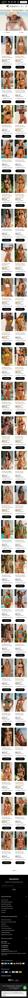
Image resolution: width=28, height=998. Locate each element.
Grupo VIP (3, 910)
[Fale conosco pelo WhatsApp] (25, 988)
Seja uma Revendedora (6, 906)
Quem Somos (4, 900)
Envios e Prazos (5, 926)
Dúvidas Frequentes (6, 904)
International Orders (6, 919)
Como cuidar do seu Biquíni (7, 930)
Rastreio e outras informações (8, 922)
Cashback (3, 924)
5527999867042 (14, 942)
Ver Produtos (23, 2)
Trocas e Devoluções (6, 928)
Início (11, 19)
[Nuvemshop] (14, 989)
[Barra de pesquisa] (18, 6)
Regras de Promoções (6, 934)
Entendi (4, 995)
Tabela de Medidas (5, 932)
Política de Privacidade (6, 902)
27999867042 (4, 947)
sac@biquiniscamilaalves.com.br (9, 951)
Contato (3, 912)
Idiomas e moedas (6, 975)
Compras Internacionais (7, 908)
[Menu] (2, 6)
